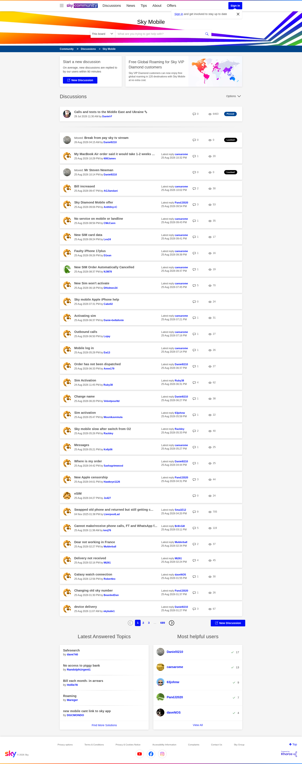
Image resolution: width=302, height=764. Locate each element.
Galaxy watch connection (93, 574)
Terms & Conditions (94, 744)
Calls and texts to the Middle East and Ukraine (109, 112)
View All (198, 725)
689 (162, 622)
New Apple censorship (91, 477)
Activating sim (85, 315)
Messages (81, 445)
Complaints (193, 744)
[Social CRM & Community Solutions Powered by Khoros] (289, 754)
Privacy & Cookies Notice (128, 744)
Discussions (112, 6)
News (130, 6)
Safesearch (71, 650)
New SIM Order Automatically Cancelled (104, 267)
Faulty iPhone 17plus (90, 251)
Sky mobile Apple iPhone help (96, 299)
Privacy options (65, 744)
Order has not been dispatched (97, 364)
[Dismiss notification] (238, 14)
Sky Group (239, 744)
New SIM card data (88, 235)
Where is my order (88, 461)
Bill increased (84, 186)
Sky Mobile (151, 22)
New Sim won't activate (91, 283)
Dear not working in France (94, 542)
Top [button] (294, 744)
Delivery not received (90, 558)
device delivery (85, 606)
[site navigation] (62, 6)
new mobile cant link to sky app (87, 711)
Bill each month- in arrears (83, 681)
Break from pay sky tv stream (106, 137)
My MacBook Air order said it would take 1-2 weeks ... (114, 154)
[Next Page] (171, 623)
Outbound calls (85, 332)
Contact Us (216, 744)
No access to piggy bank (81, 665)
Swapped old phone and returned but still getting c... (113, 509)
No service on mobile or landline (98, 218)
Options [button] (231, 96)
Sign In (235, 5)
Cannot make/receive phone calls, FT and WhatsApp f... (115, 526)
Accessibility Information (164, 744)
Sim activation (85, 412)
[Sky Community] (82, 5)
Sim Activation (85, 380)
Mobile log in (84, 348)
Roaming (69, 696)
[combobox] (158, 34)
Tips (144, 6)
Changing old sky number (93, 590)
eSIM (78, 493)
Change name (84, 396)
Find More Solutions (104, 725)
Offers (171, 6)
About (156, 6)
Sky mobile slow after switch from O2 (102, 429)
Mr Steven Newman (98, 170)
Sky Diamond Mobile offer (93, 202)
